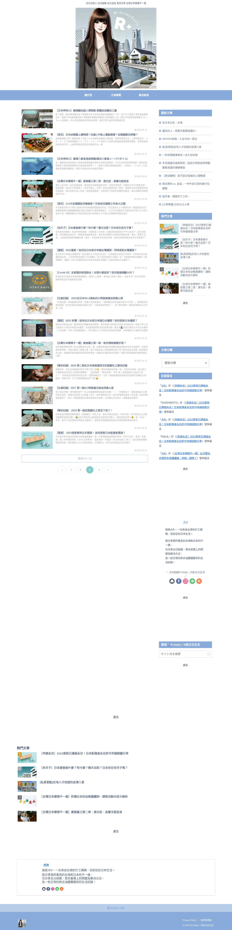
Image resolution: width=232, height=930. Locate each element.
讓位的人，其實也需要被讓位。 (180, 130)
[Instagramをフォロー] (185, 581)
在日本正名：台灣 (172, 122)
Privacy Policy (189, 920)
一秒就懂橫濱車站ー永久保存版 (180, 155)
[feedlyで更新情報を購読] (192, 581)
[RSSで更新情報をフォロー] (199, 581)
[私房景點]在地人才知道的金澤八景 (181, 146)
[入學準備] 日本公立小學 (175, 204)
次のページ (85, 458)
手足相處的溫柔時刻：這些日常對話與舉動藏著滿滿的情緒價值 (186, 165)
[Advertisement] (185, 323)
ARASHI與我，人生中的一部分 (179, 138)
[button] (208, 654)
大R (163, 385)
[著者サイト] (172, 581)
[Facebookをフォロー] (178, 581)
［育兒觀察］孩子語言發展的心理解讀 (183, 175)
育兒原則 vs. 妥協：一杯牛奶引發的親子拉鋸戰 (186, 186)
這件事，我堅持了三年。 (176, 196)
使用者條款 (206, 920)
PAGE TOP (117, 908)
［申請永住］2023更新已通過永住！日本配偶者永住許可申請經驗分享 (184, 407)
